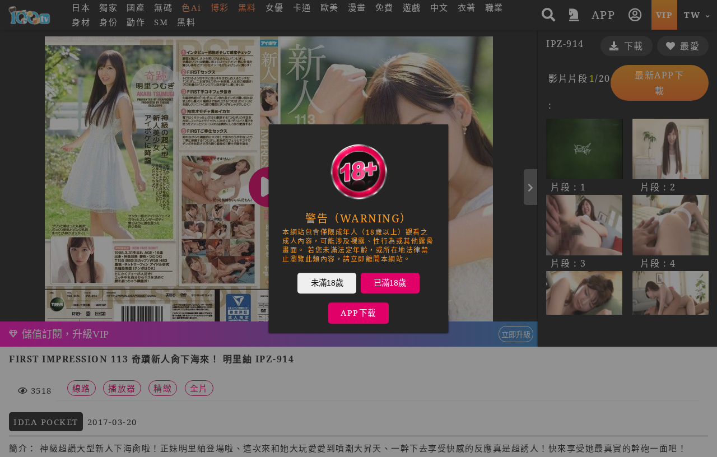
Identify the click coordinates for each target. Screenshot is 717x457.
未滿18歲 (327, 282)
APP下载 (358, 312)
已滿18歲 (390, 282)
